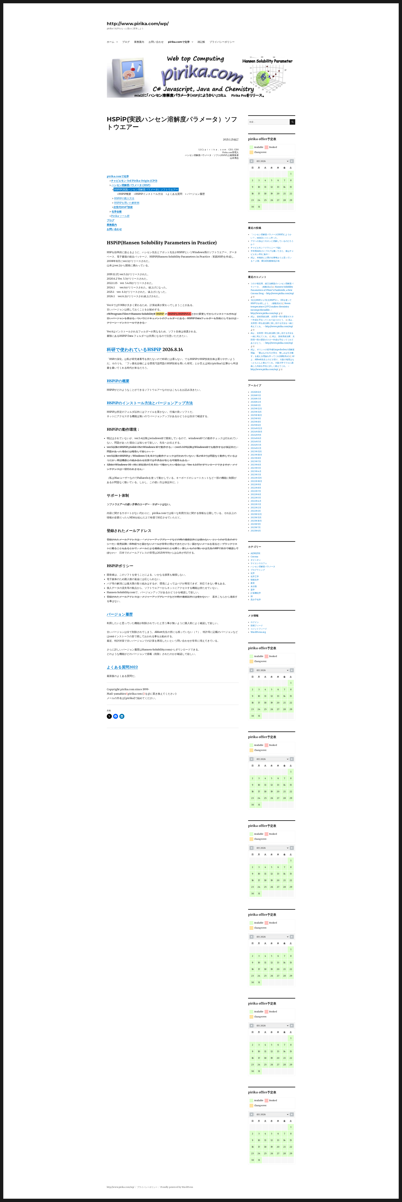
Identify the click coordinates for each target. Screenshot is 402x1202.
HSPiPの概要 (118, 381)
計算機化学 (256, 593)
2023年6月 (256, 464)
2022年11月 (256, 478)
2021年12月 (256, 514)
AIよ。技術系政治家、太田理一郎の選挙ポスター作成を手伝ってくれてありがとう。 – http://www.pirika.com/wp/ (273, 339)
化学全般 (117, 211)
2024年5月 (256, 441)
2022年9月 (256, 484)
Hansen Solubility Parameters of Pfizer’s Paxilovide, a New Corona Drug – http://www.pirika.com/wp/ (272, 290)
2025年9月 (256, 418)
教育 (253, 583)
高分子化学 (256, 599)
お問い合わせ (156, 41)
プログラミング (258, 570)
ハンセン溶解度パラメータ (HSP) (131, 185)
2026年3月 (256, 398)
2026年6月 (256, 392)
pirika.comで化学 (179, 41)
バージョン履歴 (120, 614)
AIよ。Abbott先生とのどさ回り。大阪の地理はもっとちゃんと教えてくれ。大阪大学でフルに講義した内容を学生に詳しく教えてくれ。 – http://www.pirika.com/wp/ (272, 363)
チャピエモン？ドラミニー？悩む (266, 247)
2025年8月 (256, 421)
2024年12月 (256, 428)
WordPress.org (258, 632)
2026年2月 (256, 402)
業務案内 (139, 41)
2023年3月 (256, 474)
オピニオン (256, 560)
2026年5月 (256, 395)
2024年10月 (256, 431)
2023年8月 (256, 458)
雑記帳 (201, 41)
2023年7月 (256, 461)
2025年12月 (256, 408)
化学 (253, 573)
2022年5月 (256, 497)
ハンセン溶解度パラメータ (263, 566)
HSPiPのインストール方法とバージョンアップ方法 (150, 403)
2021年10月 (256, 520)
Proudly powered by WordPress (176, 1187)
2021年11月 (256, 517)
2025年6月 (256, 425)
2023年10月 (256, 454)
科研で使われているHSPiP (134, 349)
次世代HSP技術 (123, 207)
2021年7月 (256, 527)
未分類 (254, 586)
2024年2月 (256, 448)
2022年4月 (256, 501)
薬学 (253, 589)
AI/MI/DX (255, 553)
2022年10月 (256, 481)
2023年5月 (256, 468)
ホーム (110, 41)
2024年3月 (256, 445)
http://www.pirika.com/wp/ (138, 23)
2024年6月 (256, 438)
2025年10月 (256, 415)
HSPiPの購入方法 (124, 198)
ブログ (126, 41)
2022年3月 (256, 504)
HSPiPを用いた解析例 (126, 202)
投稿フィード (257, 625)
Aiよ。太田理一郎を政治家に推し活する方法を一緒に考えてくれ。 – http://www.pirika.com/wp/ (272, 323)
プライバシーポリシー (222, 41)
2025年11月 (256, 412)
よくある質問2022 (122, 667)
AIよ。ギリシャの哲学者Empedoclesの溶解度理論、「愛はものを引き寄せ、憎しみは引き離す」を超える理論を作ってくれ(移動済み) (272, 353)
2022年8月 (256, 487)
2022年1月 (256, 511)
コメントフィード (259, 628)
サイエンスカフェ (259, 563)
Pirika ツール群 (120, 215)
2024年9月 (256, 435)
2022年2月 (256, 507)
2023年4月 (256, 471)
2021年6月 (256, 530)
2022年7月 (256, 491)
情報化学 (255, 579)
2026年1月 (256, 405)
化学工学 (255, 576)
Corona (254, 556)
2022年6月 (256, 494)
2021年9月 (256, 524)
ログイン (255, 622)
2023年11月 (256, 451)
